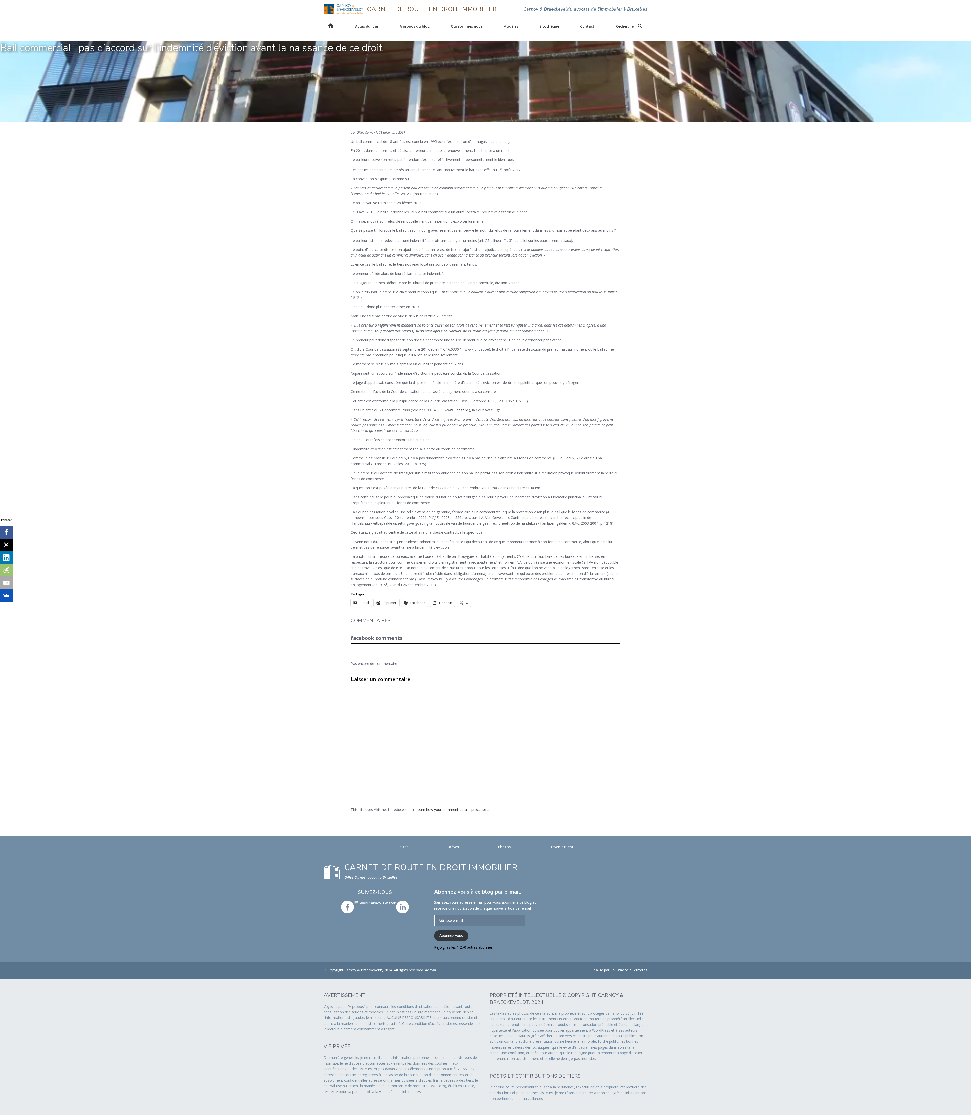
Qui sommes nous (466, 26)
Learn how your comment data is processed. (452, 809)
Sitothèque (549, 26)
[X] (6, 545)
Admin (430, 970)
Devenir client (562, 846)
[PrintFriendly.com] (6, 570)
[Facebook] (6, 532)
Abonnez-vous (451, 935)
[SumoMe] (6, 595)
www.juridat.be (457, 410)
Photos (504, 846)
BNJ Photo (619, 970)
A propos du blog (415, 26)
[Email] (6, 582)
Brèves (453, 846)
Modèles (510, 26)
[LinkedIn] (6, 557)
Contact (587, 26)
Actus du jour (367, 26)
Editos (402, 846)
